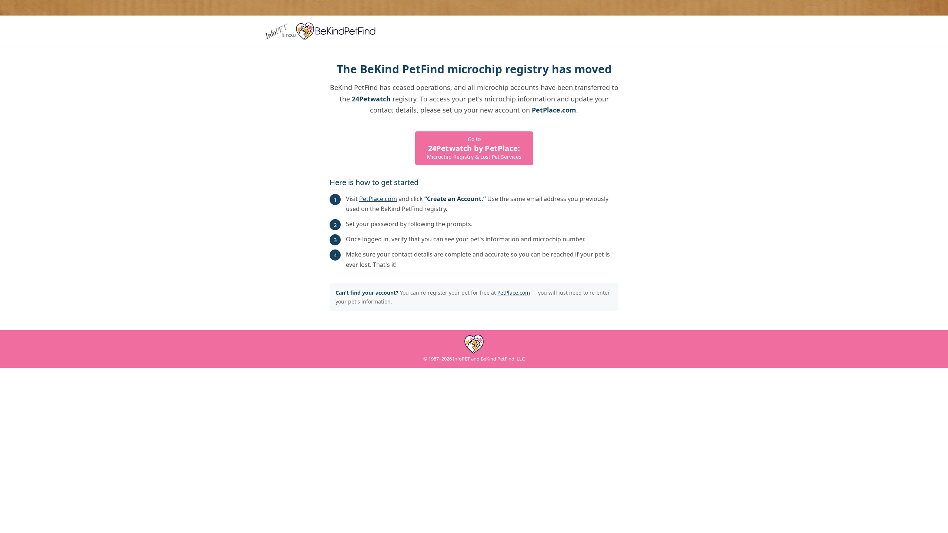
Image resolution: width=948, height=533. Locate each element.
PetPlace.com (378, 199)
